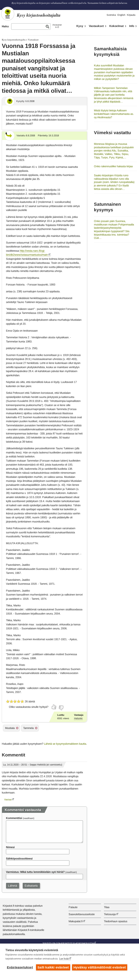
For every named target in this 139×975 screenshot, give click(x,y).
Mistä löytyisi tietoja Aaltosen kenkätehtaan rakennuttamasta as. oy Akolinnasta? (114, 114)
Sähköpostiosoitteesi (19, 858)
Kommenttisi (14, 818)
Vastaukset (96, 25)
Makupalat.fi (76, 921)
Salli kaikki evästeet (53, 967)
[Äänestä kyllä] (54, 707)
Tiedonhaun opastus (115, 921)
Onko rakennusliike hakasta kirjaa (113, 166)
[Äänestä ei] (61, 707)
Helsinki (78, 718)
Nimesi (10, 847)
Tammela (28, 727)
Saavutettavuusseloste (82, 914)
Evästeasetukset (20, 967)
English (121, 15)
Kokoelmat (116, 25)
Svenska (111, 15)
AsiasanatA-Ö (57, 26)
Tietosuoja (110, 914)
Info (131, 25)
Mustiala (10, 727)
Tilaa (106, 907)
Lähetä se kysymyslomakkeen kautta (65, 743)
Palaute (73, 907)
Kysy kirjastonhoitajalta (14, 39)
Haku (5, 26)
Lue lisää (64, 958)
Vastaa (7, 799)
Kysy (79, 25)
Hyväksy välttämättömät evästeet (99, 967)
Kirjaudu (131, 15)
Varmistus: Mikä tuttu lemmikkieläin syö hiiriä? (35, 871)
